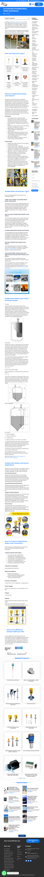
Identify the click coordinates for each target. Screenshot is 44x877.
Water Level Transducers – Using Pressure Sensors (14, 807)
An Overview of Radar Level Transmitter (32, 817)
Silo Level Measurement (32, 788)
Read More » (36, 129)
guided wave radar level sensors (17, 22)
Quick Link (19, 846)
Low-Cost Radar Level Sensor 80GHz (31, 750)
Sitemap (32, 875)
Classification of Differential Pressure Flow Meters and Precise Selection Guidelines (37, 135)
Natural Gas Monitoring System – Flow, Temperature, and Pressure (37, 164)
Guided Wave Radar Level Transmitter (31, 728)
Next (24, 778)
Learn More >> (11, 792)
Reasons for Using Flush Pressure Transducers (37, 144)
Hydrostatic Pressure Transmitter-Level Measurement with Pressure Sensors (32, 798)
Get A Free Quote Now (33, 841)
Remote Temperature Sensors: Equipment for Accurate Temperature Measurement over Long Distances (37, 153)
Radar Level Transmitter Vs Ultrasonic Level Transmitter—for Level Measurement (14, 826)
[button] (30, 4)
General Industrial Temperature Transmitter (13, 704)
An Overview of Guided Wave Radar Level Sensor (15, 817)
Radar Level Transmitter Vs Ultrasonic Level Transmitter (15, 457)
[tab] (17, 630)
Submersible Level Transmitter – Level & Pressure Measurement (14, 788)
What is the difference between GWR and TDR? (15, 631)
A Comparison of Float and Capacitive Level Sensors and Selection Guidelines (37, 124)
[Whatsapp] (4, 873)
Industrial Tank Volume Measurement (32, 807)
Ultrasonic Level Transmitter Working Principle (13, 798)
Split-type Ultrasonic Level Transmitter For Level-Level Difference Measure (31, 775)
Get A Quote (38, 4)
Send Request (35, 190)
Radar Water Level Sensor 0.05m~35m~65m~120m (13, 775)
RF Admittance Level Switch (13, 680)
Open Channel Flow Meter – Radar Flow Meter (31, 681)
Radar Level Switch (31, 703)
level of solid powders (11, 248)
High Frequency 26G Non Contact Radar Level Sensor (12, 751)
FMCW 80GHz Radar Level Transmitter (13, 728)
